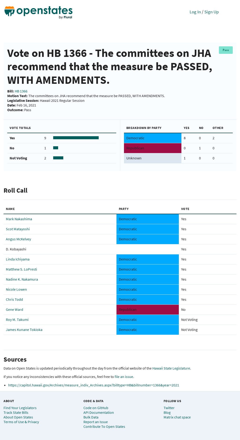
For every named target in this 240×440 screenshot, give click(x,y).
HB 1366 (21, 91)
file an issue (124, 376)
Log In (195, 12)
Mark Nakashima (19, 218)
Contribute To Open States (104, 426)
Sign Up (211, 12)
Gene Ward (14, 309)
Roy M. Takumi (17, 319)
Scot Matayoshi (18, 229)
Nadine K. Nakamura (22, 279)
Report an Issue (95, 421)
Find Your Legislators (20, 407)
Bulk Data (90, 417)
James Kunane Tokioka (24, 329)
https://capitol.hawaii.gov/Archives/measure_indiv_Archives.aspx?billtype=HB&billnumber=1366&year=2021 (93, 385)
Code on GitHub (95, 407)
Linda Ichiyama (18, 259)
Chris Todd (14, 299)
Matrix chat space (177, 417)
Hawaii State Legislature (171, 368)
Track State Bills (16, 412)
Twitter (169, 407)
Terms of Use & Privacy (21, 421)
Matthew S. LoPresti (21, 269)
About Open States (18, 417)
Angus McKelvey (18, 239)
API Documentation (98, 412)
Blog (167, 412)
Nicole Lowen (16, 289)
